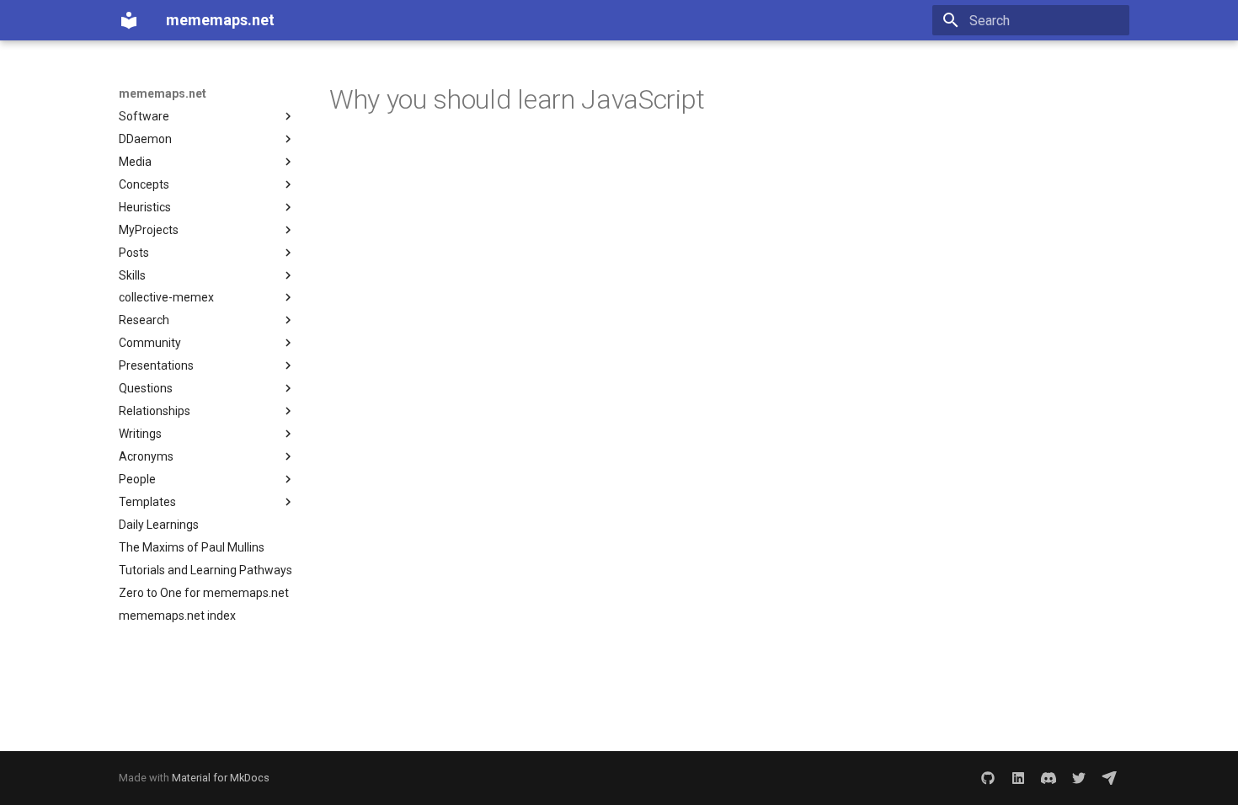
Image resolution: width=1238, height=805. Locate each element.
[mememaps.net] (129, 20)
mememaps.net (162, 93)
